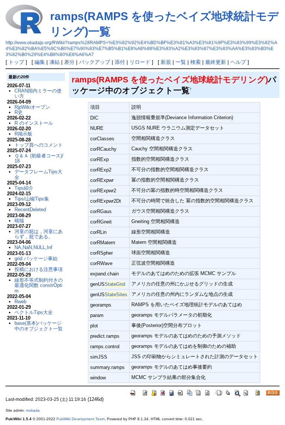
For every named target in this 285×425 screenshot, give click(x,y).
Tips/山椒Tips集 (31, 199)
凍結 (54, 62)
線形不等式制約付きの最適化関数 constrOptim (38, 285)
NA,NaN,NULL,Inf (33, 247)
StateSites (116, 294)
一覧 (181, 62)
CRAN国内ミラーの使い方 (38, 93)
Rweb (20, 301)
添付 (120, 62)
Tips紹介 (23, 188)
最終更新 (215, 62)
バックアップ (94, 62)
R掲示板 (23, 134)
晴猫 (19, 220)
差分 (69, 62)
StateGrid (115, 284)
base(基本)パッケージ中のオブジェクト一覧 (38, 325)
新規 (166, 62)
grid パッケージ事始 (36, 258)
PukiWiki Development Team (80, 419)
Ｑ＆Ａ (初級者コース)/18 (38, 158)
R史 (18, 112)
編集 (40, 62)
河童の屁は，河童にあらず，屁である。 (38, 234)
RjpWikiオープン (32, 107)
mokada (33, 410)
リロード (140, 62)
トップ (16, 62)
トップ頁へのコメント (38, 145)
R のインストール (33, 123)
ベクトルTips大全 (33, 312)
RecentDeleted (30, 209)
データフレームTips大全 (38, 174)
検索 (195, 62)
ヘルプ (238, 62)
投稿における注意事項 (38, 269)
